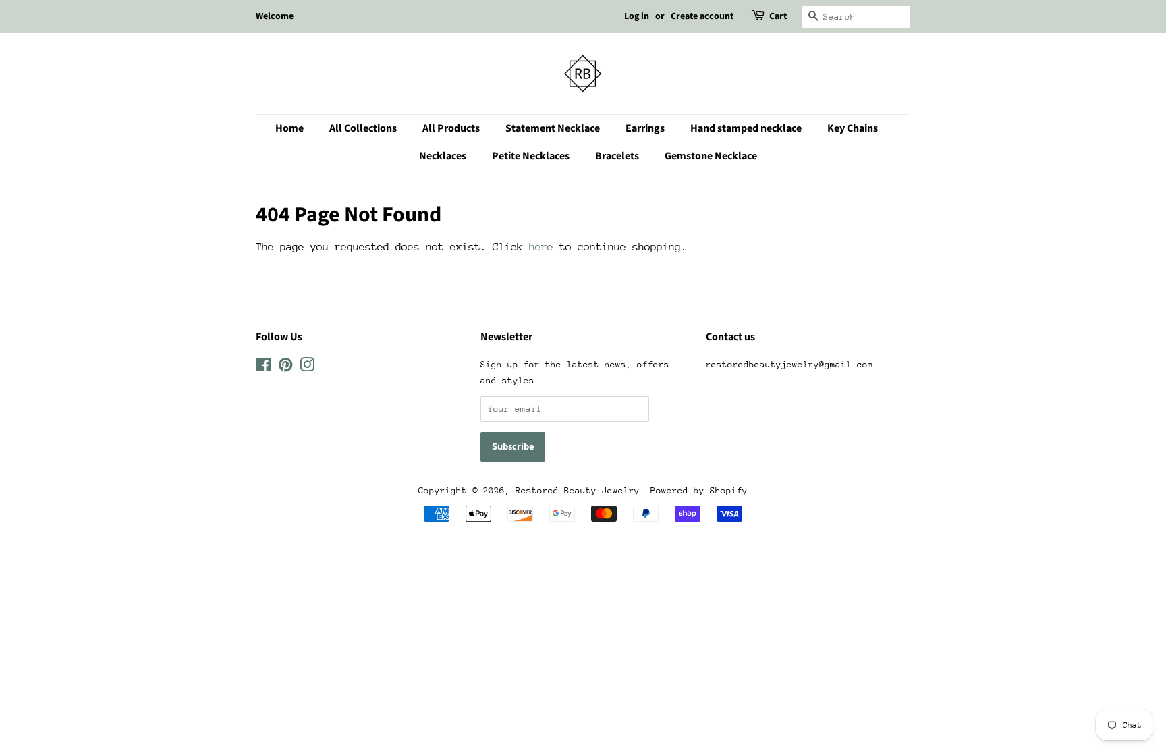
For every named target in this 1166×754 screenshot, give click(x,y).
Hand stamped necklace (746, 128)
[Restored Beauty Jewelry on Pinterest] (285, 367)
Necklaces (442, 156)
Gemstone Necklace (711, 156)
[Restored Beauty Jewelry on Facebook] (263, 367)
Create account (702, 16)
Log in (636, 16)
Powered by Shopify (699, 490)
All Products (451, 128)
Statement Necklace (552, 128)
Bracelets (617, 156)
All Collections (363, 128)
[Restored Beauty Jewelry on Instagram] (307, 367)
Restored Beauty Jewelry (578, 490)
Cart (778, 16)
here (541, 247)
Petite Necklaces (531, 156)
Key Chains (852, 128)
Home (289, 128)
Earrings (645, 128)
